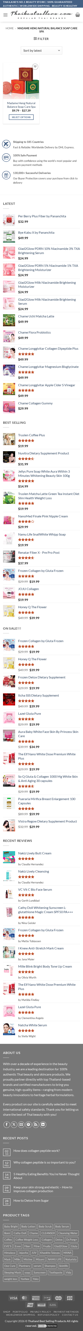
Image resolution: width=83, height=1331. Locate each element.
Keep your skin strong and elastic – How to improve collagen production (42, 1189)
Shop (6, 1311)
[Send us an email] (21, 1124)
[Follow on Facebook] (6, 1124)
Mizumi (40, 1259)
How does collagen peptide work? (36, 1150)
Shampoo (50, 1265)
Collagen (47, 1239)
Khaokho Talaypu (50, 1252)
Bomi (7, 1233)
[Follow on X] (14, 1124)
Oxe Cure (9, 1265)
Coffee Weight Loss (27, 1239)
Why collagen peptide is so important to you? (44, 1162)
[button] (5, 15)
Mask (7, 1259)
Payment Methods (66, 1311)
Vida (68, 1272)
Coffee (8, 1239)
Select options (21, 117)
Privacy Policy (40, 1311)
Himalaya (9, 1252)
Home (10, 28)
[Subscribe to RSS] (35, 1124)
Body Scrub (45, 1226)
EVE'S (7, 1246)
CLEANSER (48, 1233)
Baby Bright (11, 1226)
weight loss (10, 1279)
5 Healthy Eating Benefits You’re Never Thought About (46, 1176)
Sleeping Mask (12, 1272)
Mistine (28, 1259)
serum (37, 1265)
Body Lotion (28, 1226)
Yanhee (25, 1279)
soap (27, 1272)
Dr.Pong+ (71, 1239)
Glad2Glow (60, 1246)
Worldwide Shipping (20, 1314)
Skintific (63, 1265)
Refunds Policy (49, 1314)
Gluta (74, 1246)
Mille (17, 1259)
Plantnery (24, 1265)
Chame (34, 1233)
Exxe (18, 1246)
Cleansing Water (68, 1233)
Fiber (27, 1246)
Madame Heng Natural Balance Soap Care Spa (21, 104)
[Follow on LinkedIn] (43, 1124)
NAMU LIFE (55, 1259)
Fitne (37, 1246)
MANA (67, 1252)
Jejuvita (23, 1252)
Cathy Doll (20, 1233)
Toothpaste (55, 1272)
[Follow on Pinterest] (28, 1124)
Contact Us (70, 1314)
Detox (59, 1239)
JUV (34, 1252)
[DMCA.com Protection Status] (47, 1325)
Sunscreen (40, 1272)
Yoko (35, 1279)
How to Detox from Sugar (31, 1200)
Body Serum (62, 1226)
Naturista (71, 1259)
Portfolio (20, 1311)
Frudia (47, 1246)
